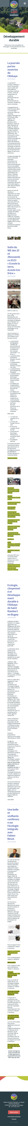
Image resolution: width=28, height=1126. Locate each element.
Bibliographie (11, 962)
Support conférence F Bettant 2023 (13, 952)
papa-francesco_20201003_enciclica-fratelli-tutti (13, 544)
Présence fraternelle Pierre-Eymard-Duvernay (13, 528)
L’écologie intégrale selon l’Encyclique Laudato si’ (13, 993)
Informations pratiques (14, 1116)
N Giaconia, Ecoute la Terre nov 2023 (13, 503)
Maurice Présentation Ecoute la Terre (13, 497)
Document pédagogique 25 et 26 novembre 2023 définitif (13, 490)
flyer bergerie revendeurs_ (11, 508)
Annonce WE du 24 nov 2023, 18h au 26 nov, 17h (13, 1046)
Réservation (14, 1112)
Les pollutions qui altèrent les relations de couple (13, 534)
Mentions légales (14, 1122)
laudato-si (10, 539)
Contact (14, 1119)
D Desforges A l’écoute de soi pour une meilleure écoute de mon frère (13, 514)
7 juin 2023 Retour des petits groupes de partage (13, 1017)
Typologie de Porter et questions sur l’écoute (13, 521)
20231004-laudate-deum (13, 551)
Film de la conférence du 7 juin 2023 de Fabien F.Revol (13, 974)
